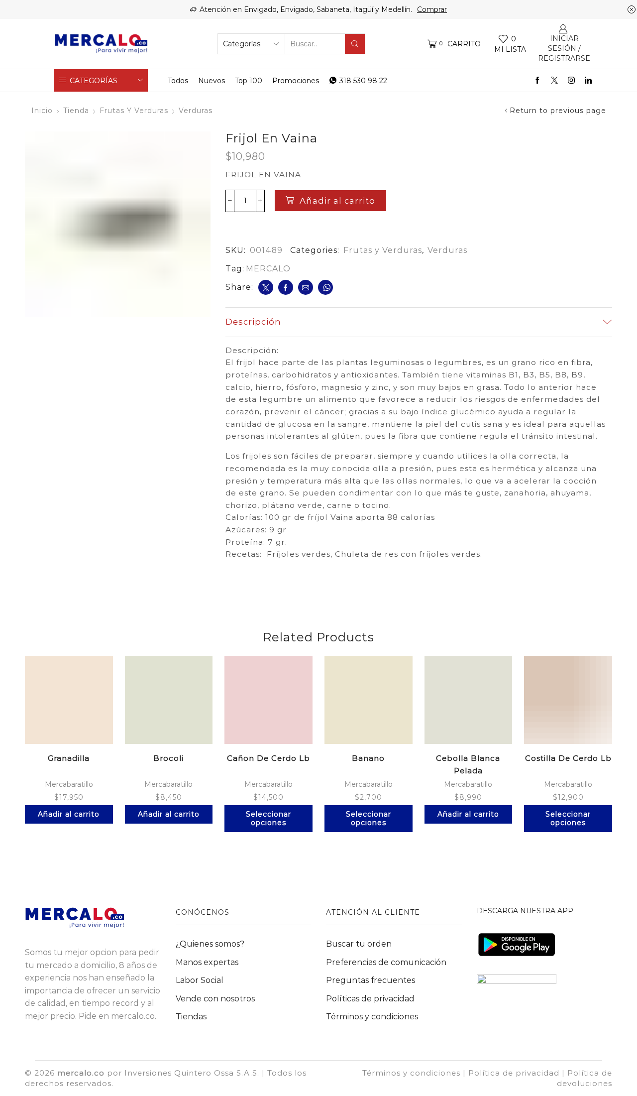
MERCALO (268, 268)
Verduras (195, 110)
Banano (368, 758)
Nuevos (211, 80)
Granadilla (69, 758)
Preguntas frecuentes (370, 980)
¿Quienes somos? (210, 944)
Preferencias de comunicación (386, 962)
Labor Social (199, 980)
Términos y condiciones (372, 1016)
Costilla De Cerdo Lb (568, 758)
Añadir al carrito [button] (69, 814)
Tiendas (191, 1016)
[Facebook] (537, 81)
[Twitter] (554, 81)
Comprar (432, 9)
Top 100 (248, 80)
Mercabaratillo (69, 784)
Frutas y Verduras (134, 110)
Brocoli (168, 758)
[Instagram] (571, 81)
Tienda (76, 110)
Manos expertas (207, 962)
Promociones (295, 80)
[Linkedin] (588, 81)
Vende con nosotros (215, 998)
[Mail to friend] (305, 287)
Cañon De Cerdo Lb (268, 758)
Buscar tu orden (359, 944)
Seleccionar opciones (268, 818)
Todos (178, 80)
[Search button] (355, 44)
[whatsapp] (325, 287)
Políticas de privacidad (370, 998)
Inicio (42, 110)
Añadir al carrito (337, 201)
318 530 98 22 (363, 80)
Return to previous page (558, 110)
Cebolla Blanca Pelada (468, 764)
